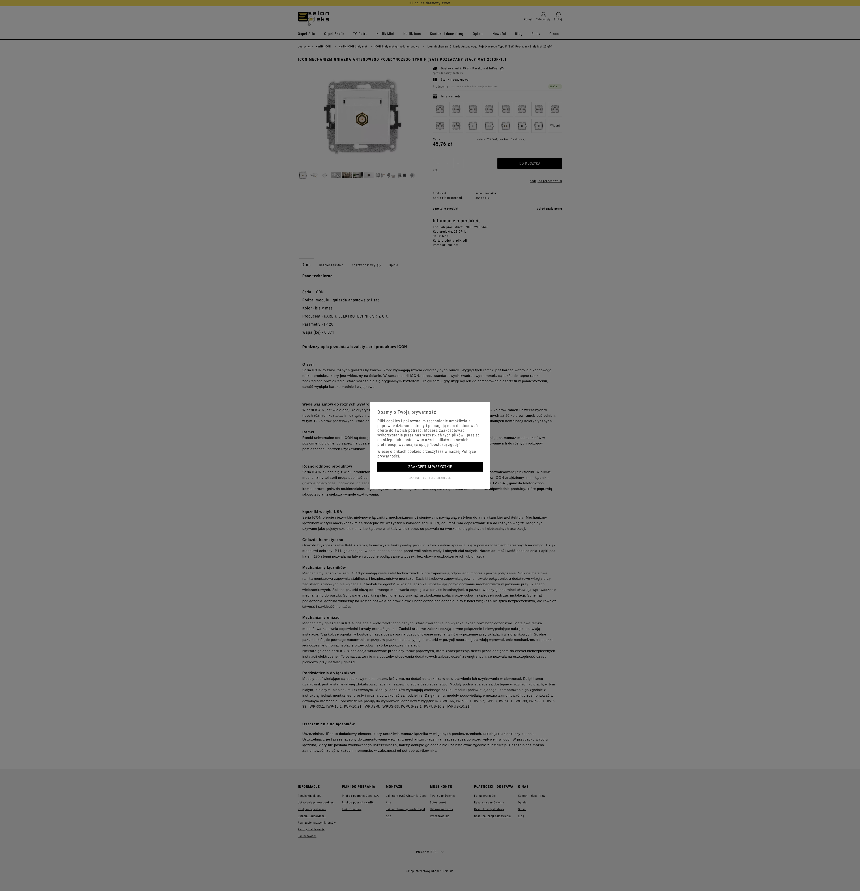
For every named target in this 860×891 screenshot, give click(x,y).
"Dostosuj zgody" (445, 444)
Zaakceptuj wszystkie (430, 466)
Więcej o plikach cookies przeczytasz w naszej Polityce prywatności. (426, 453)
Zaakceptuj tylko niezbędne (430, 477)
